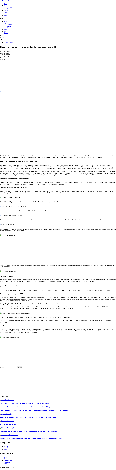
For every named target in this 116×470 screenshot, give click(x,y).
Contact (6, 15)
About (5, 13)
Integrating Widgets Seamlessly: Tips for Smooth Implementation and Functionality (31, 438)
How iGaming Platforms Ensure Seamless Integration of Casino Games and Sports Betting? (34, 410)
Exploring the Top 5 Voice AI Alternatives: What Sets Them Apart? (25, 403)
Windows (6, 12)
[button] (58, 18)
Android (6, 10)
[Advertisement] (58, 76)
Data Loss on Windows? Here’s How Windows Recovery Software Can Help (28, 431)
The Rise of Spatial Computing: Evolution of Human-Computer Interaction (28, 417)
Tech (5, 5)
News (9, 9)
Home (5, 4)
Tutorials (9, 7)
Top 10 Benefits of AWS (8, 424)
